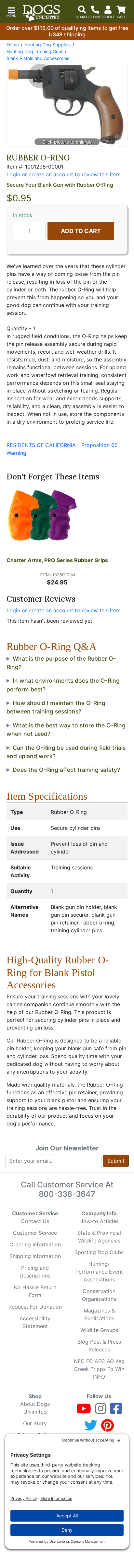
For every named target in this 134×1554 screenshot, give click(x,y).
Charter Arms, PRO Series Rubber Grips (57, 560)
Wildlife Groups (99, 1330)
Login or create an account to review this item (64, 610)
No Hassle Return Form (35, 1291)
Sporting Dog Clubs (99, 1252)
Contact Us (35, 1221)
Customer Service (35, 1233)
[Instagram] (100, 1411)
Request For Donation (35, 1306)
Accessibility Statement (35, 1322)
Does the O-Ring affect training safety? (66, 769)
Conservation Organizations (99, 1295)
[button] (11, 11)
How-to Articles (99, 1221)
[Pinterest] (107, 1428)
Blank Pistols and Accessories (38, 58)
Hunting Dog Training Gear (35, 51)
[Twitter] (90, 1428)
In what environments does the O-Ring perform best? (63, 684)
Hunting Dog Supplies (47, 44)
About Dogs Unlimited (35, 1408)
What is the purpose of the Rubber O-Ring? (61, 662)
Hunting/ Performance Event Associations (99, 1272)
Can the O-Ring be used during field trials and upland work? (66, 751)
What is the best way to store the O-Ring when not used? (66, 729)
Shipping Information (35, 1256)
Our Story (35, 1423)
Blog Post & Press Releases (99, 1345)
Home (13, 44)
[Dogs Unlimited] (41, 13)
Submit (116, 1161)
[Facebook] (116, 1411)
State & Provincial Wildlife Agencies (99, 1237)
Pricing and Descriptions (35, 1272)
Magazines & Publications (99, 1314)
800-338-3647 (67, 1194)
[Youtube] (83, 1411)
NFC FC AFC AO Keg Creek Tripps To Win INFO (99, 1369)
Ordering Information (35, 1244)
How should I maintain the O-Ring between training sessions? (56, 707)
